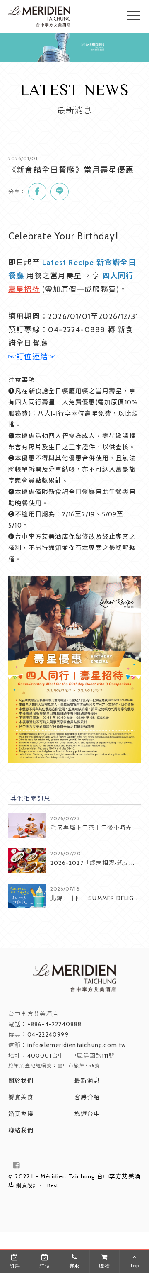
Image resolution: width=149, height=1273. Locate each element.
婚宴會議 (21, 1113)
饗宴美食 (21, 1097)
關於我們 (21, 1080)
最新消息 (87, 1080)
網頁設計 (27, 1185)
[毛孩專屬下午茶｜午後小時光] (27, 825)
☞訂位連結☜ (32, 356)
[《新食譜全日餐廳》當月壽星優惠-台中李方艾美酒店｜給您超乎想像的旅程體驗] (37, 191)
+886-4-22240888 (54, 1024)
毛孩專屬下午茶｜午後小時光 (91, 827)
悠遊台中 (87, 1113)
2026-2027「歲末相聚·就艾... (92, 863)
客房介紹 (87, 1097)
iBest (52, 1185)
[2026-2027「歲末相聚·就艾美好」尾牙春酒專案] (27, 860)
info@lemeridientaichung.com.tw (76, 1045)
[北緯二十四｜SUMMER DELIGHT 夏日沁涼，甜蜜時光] (27, 896)
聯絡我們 (21, 1130)
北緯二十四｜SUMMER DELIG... (94, 898)
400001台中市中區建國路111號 (71, 1055)
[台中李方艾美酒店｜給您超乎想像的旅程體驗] (39, 24)
